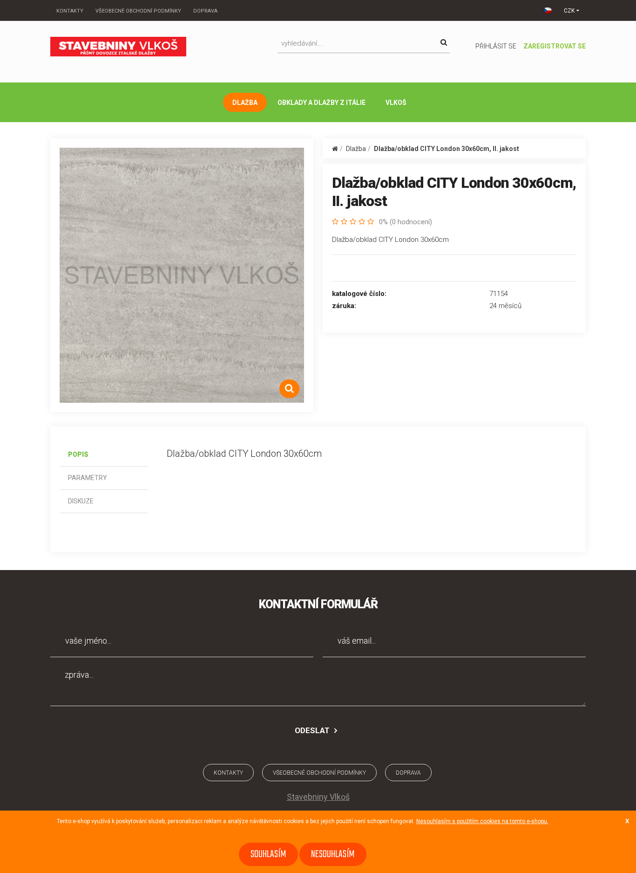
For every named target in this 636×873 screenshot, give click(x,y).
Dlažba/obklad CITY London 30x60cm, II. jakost (446, 148)
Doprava (205, 11)
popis (78, 454)
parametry (87, 477)
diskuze (81, 501)
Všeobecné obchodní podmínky (138, 11)
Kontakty (69, 11)
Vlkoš (396, 102)
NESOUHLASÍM (333, 854)
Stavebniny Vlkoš (318, 797)
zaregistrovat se (554, 46)
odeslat (312, 730)
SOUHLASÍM (268, 854)
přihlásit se (495, 46)
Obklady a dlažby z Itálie (321, 102)
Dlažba (244, 102)
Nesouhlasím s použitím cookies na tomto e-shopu (481, 821)
